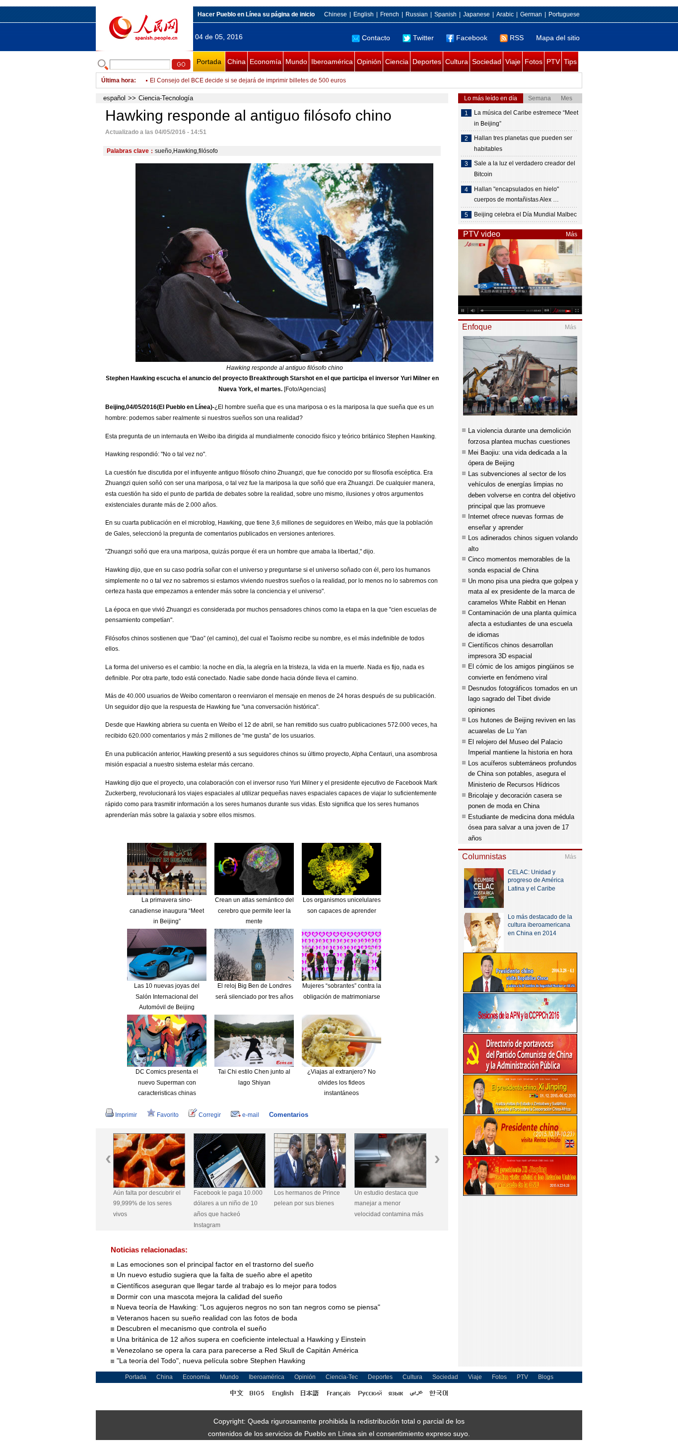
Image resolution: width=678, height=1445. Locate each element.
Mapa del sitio (558, 38)
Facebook (471, 38)
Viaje (513, 62)
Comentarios (288, 1114)
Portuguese (564, 14)
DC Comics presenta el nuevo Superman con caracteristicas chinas (167, 1082)
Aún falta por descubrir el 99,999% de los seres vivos (147, 1203)
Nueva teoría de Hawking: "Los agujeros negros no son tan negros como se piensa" (248, 1307)
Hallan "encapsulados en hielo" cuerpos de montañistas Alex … (516, 195)
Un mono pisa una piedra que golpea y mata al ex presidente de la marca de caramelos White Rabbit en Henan (523, 591)
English (363, 14)
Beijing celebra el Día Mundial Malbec (525, 214)
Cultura (456, 62)
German (531, 14)
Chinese (335, 14)
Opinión (369, 62)
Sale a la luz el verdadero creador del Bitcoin (524, 169)
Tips (570, 62)
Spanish (445, 14)
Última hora (117, 80)
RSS (517, 38)
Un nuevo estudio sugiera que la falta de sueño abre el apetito (214, 1275)
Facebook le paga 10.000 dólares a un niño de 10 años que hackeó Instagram (228, 1209)
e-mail (250, 1114)
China (236, 62)
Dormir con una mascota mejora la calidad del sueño (199, 1297)
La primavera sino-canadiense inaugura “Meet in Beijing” (167, 910)
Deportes (426, 62)
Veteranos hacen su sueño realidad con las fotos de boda (207, 1318)
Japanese (476, 14)
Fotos (533, 62)
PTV (553, 62)
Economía (265, 62)
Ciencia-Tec (342, 1377)
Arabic (505, 14)
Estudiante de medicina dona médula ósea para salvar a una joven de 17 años (521, 827)
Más (571, 234)
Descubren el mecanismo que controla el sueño (192, 1328)
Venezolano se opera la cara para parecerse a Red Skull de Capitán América (237, 1350)
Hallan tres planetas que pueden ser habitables (523, 143)
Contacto (376, 38)
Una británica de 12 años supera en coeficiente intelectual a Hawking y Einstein (241, 1339)
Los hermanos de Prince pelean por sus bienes (307, 1198)
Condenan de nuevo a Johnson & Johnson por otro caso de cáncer (240, 80)
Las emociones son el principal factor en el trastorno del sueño (215, 1264)
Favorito (168, 1114)
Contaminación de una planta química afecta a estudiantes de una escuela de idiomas (522, 623)
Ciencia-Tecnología (165, 98)
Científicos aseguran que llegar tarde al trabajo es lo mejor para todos (227, 1286)
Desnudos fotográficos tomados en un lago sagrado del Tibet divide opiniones (522, 699)
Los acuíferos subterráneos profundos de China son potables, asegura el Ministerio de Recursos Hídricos (522, 773)
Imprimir (126, 1114)
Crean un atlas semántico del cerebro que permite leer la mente (254, 910)
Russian (417, 14)
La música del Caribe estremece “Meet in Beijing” (526, 118)
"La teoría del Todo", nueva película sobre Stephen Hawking (211, 1361)
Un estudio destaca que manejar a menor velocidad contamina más (388, 1203)
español (114, 98)
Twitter (423, 38)
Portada (209, 62)
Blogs (545, 1377)
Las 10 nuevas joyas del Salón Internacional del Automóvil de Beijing (167, 996)
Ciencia (396, 62)
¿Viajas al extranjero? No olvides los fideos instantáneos (341, 1082)
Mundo (296, 62)
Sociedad (486, 62)
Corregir (210, 1114)
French (389, 14)
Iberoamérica (332, 62)
